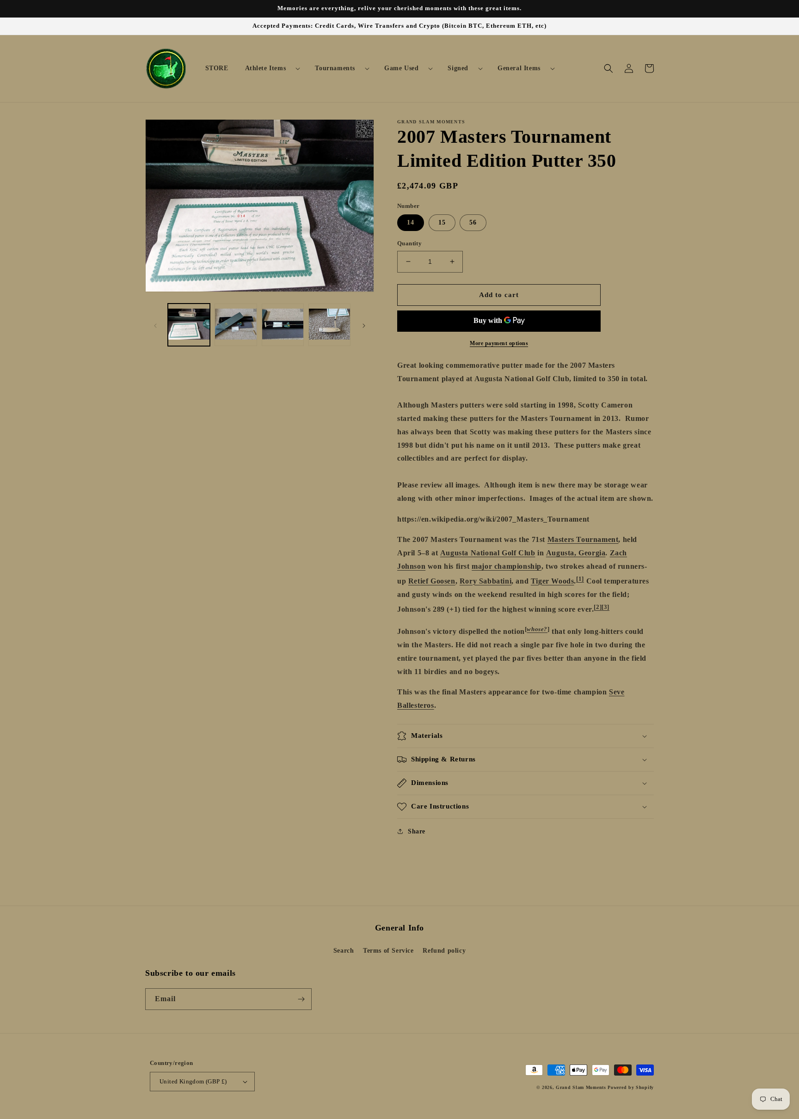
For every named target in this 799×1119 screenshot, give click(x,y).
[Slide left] (155, 325)
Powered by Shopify (631, 1087)
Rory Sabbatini (485, 581)
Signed (458, 68)
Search (343, 950)
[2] (598, 606)
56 (473, 222)
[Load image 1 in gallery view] (189, 325)
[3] (605, 606)
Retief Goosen (431, 581)
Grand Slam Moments (581, 1087)
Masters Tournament (583, 539)
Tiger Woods (552, 581)
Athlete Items (265, 68)
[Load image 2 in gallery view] (236, 325)
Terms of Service (388, 950)
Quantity (409, 243)
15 (442, 222)
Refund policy (444, 950)
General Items (519, 68)
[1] (580, 578)
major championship (506, 566)
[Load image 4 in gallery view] (329, 325)
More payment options (499, 343)
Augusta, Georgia (576, 553)
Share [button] (416, 831)
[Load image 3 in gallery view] (283, 325)
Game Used (401, 68)
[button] (269, 68)
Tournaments (335, 68)
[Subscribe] (301, 999)
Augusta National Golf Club (487, 553)
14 (410, 222)
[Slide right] (364, 325)
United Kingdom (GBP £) (193, 1081)
